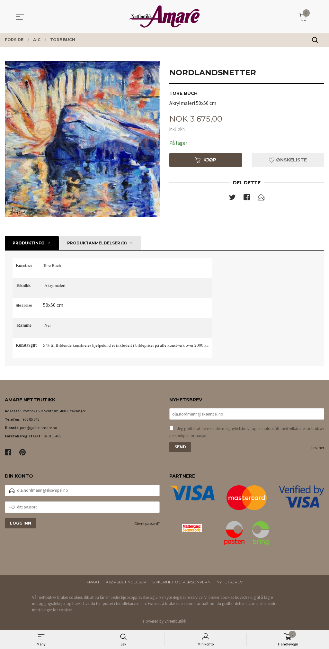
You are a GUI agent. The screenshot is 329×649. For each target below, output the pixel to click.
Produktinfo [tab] (29, 243)
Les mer (317, 447)
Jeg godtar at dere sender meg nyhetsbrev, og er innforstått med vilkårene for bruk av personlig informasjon (246, 432)
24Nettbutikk (175, 621)
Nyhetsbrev (230, 582)
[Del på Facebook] (247, 198)
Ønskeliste (291, 160)
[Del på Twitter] (232, 198)
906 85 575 (30, 419)
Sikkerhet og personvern (181, 582)
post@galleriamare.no (38, 427)
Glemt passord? (147, 523)
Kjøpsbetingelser (126, 582)
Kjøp (209, 160)
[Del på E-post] (261, 198)
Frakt (93, 582)
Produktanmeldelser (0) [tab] (97, 243)
